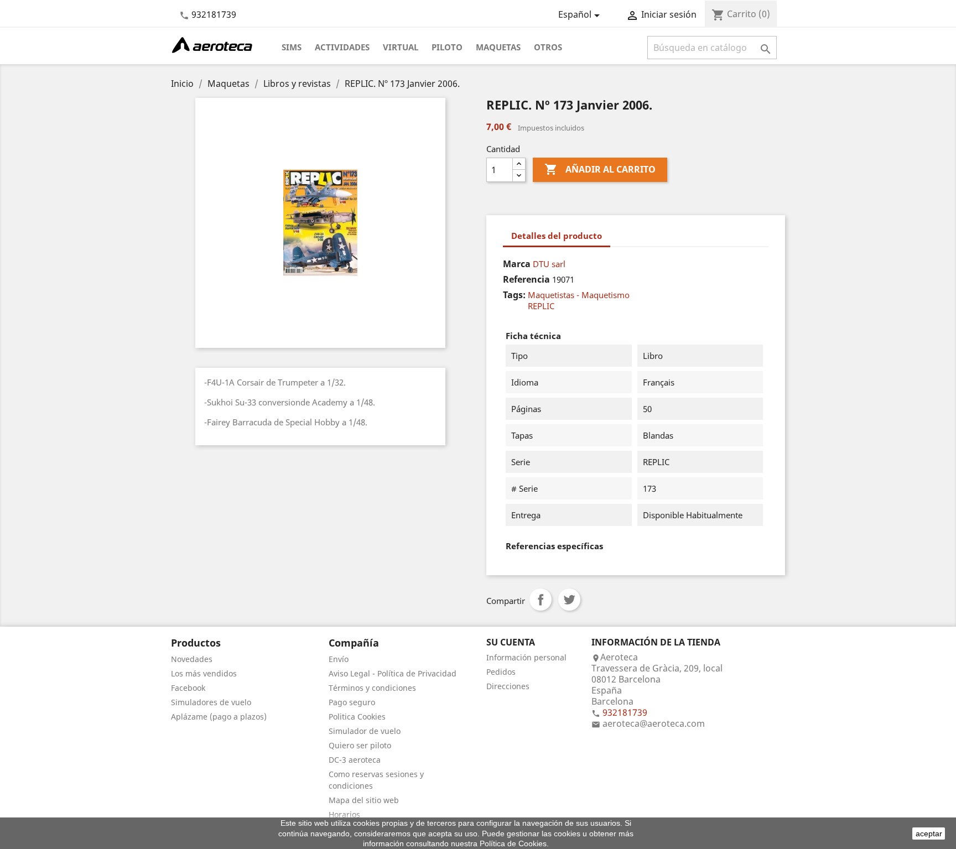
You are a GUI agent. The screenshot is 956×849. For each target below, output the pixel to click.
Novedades (191, 659)
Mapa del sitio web (364, 800)
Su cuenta (510, 642)
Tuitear (569, 599)
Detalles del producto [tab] (556, 235)
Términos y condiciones (372, 688)
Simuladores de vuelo (211, 702)
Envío (339, 659)
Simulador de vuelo (365, 731)
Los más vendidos (204, 673)
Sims (292, 47)
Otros (548, 47)
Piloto (447, 47)
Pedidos (501, 671)
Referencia (526, 279)
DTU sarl (549, 263)
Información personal (526, 657)
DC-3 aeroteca (355, 759)
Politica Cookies (357, 716)
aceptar (929, 833)
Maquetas (498, 47)
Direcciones (507, 686)
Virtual (400, 47)
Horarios (344, 814)
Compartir (540, 599)
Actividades (342, 47)
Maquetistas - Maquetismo (579, 294)
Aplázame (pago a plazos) (219, 716)
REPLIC (541, 305)
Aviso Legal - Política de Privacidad (392, 673)
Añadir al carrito (600, 169)
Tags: (514, 294)
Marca (517, 263)
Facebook (188, 688)
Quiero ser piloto (360, 745)
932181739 (213, 14)
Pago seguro (352, 702)
